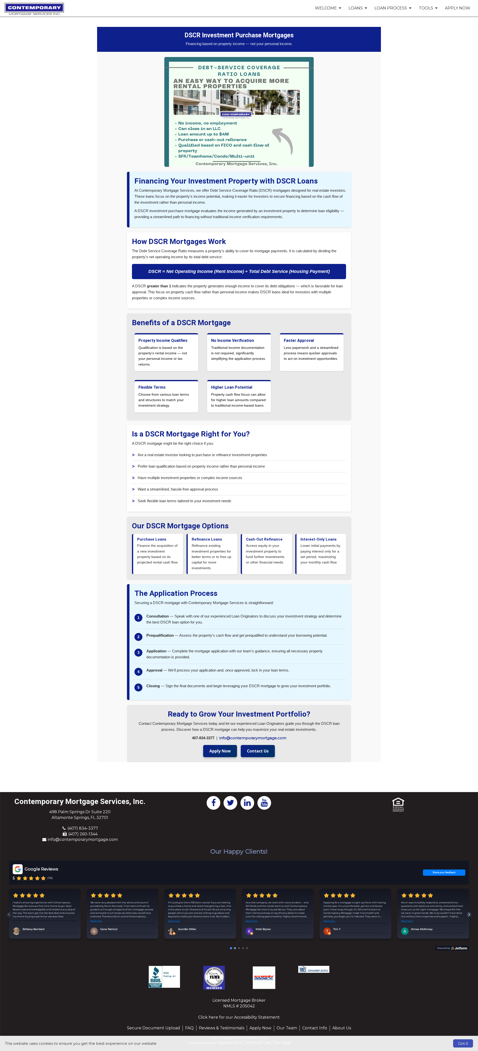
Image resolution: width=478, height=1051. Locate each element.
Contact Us (258, 751)
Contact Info (314, 1028)
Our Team (287, 1028)
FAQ (189, 1028)
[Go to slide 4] (243, 948)
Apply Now (457, 8)
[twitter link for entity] (231, 802)
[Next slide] (469, 914)
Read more (96, 921)
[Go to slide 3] (239, 948)
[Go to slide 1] (231, 948)
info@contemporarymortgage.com (252, 738)
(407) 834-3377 (82, 828)
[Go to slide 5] (247, 948)
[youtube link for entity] (264, 802)
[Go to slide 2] (235, 948)
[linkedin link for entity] (247, 802)
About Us (341, 1028)
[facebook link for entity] (214, 802)
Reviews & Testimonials (221, 1028)
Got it (463, 1043)
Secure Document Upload (153, 1028)
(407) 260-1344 (83, 834)
